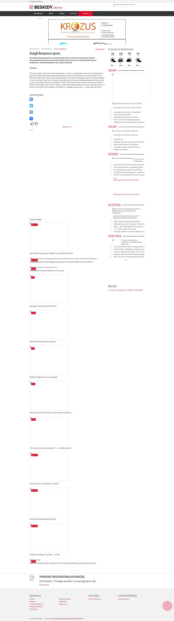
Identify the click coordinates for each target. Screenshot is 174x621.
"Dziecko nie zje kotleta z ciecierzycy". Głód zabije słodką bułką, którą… (131, 242)
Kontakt (32, 599)
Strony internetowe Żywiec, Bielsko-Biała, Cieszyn (67, 618)
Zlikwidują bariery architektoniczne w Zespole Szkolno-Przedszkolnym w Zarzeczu (140, 122)
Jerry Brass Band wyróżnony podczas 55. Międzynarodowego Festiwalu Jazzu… (126, 217)
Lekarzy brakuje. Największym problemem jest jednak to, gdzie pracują (137, 249)
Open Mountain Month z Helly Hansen (126, 144)
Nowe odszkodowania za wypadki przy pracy (128, 167)
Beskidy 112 (63, 49)
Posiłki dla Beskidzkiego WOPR (43, 519)
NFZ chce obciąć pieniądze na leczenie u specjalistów (131, 175)
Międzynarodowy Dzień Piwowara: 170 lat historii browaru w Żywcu (136, 224)
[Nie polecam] (36, 124)
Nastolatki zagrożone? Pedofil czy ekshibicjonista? (51, 253)
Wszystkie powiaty (36, 1)
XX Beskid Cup (118, 139)
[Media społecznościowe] (67, 118)
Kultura (33, 269)
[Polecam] (32, 124)
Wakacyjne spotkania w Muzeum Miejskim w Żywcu (130, 231)
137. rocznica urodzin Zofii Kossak (125, 229)
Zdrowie (33, 561)
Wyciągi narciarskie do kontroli (43, 306)
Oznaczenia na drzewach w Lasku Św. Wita (127, 108)
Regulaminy (33, 609)
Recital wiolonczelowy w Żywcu (43, 341)
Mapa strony (63, 604)
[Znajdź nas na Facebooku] (2, 310)
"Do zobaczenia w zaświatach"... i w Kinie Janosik (50, 448)
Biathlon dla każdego (120, 149)
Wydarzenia (34, 260)
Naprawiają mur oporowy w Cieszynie (126, 117)
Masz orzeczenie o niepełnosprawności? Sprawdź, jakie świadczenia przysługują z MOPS (142, 257)
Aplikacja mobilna (64, 599)
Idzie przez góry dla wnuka (122, 115)
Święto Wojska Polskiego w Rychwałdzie (127, 221)
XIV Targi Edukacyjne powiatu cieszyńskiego (128, 170)
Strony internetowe (95, 599)
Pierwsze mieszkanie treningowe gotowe (127, 120)
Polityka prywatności (36, 606)
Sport (33, 277)
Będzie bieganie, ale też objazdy (43, 377)
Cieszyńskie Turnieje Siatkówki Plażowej (127, 147)
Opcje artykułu (100, 49)
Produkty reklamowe (36, 604)
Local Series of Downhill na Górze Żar (125, 135)
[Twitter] (67, 105)
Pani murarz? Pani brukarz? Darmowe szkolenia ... (51, 412)
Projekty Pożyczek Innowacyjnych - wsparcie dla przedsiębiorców (135, 172)
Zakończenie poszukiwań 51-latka (44, 483)
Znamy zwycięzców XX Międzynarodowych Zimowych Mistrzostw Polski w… (62, 262)
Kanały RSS (62, 601)
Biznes (33, 384)
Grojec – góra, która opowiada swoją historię (128, 226)
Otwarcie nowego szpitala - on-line (45, 554)
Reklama (32, 601)
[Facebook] (67, 99)
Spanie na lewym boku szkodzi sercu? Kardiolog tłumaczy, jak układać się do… (63, 563)
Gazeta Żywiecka (123, 599)
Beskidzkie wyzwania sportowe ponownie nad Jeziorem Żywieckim (135, 142)
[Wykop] (67, 112)
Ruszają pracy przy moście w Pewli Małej (127, 112)
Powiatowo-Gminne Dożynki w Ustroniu (47, 270)
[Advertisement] (67, 145)
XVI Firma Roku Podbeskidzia (138, 160)
